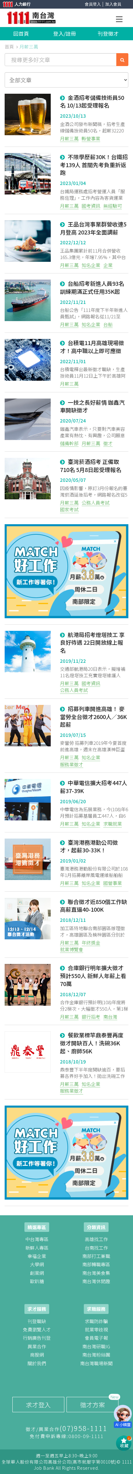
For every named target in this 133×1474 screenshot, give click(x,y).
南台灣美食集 (96, 1273)
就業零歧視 (96, 1329)
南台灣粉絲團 (96, 1354)
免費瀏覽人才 (37, 1329)
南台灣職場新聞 (96, 1363)
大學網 (37, 1264)
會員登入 (93, 4)
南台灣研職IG (96, 1346)
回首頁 (21, 33)
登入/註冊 (64, 33)
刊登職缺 (37, 1321)
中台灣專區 (37, 1239)
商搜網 (37, 1354)
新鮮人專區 (37, 1247)
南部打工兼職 (96, 1256)
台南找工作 (96, 1247)
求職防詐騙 (96, 1321)
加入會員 (113, 4)
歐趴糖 (37, 1281)
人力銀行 (14, 5)
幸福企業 (37, 1256)
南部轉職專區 (96, 1264)
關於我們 (37, 1363)
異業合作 (37, 1346)
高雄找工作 (96, 1239)
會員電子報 (96, 1337)
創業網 (37, 1273)
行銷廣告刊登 (37, 1337)
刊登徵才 (108, 33)
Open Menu (121, 20)
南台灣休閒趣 (96, 1281)
